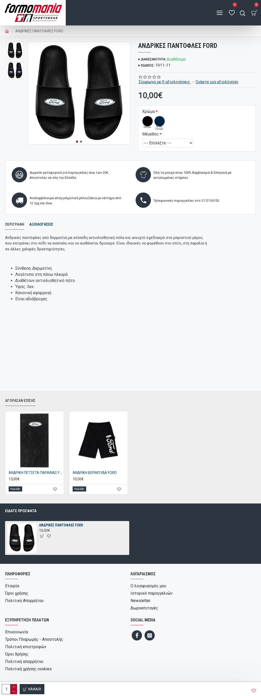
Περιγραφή (14, 224)
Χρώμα (148, 111)
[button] (77, 142)
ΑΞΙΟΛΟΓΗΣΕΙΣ (41, 224)
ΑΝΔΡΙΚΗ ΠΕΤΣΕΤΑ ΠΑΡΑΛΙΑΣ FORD (35, 473)
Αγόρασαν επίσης (20, 400)
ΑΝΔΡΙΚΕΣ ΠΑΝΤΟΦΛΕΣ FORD (61, 525)
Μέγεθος (150, 134)
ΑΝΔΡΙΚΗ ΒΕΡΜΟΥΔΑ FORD (95, 473)
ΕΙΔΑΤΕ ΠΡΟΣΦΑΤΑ (20, 511)
